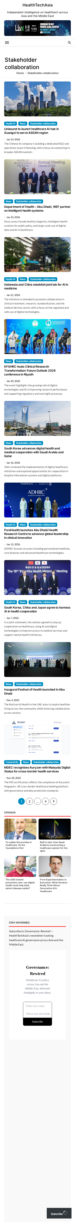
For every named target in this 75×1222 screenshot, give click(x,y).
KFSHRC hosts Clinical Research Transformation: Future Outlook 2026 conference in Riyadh (29, 370)
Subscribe (57, 1213)
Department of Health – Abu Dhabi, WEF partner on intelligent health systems (37, 208)
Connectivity (12, 762)
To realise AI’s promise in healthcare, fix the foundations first (19, 845)
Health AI (10, 123)
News (23, 123)
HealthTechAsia (37, 5)
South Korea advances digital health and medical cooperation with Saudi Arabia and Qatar (33, 452)
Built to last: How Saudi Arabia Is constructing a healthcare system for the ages (54, 846)
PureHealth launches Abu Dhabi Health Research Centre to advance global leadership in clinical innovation (36, 533)
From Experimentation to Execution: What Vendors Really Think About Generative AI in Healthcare (53, 885)
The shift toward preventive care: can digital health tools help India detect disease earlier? (20, 884)
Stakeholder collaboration (43, 123)
